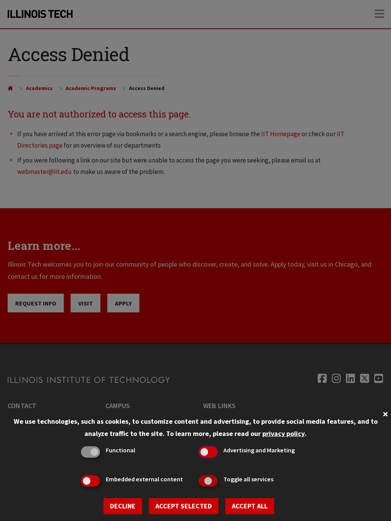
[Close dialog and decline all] (385, 413)
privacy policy (283, 433)
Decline (123, 506)
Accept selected (183, 506)
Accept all (250, 506)
